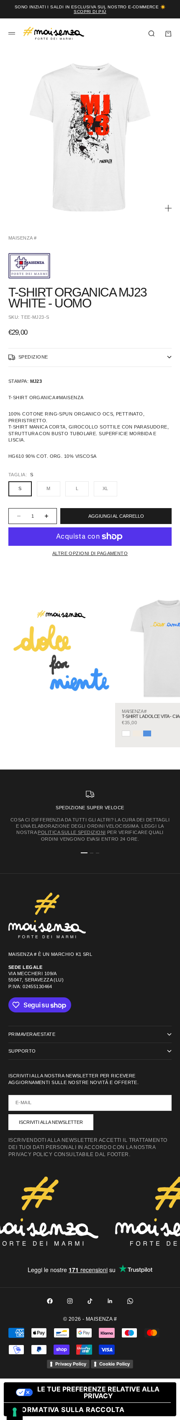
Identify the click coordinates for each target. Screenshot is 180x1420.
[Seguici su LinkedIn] (110, 1301)
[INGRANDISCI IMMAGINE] (168, 208)
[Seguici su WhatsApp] (130, 1301)
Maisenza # (22, 237)
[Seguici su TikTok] (90, 1301)
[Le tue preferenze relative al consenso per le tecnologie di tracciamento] (15, 1412)
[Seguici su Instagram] (70, 1301)
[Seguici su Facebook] (49, 1301)
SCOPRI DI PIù (90, 11)
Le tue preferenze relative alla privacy (98, 1392)
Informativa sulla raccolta (67, 1409)
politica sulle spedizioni (71, 832)
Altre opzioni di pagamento (90, 553)
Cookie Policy (114, 1364)
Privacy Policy (70, 1364)
